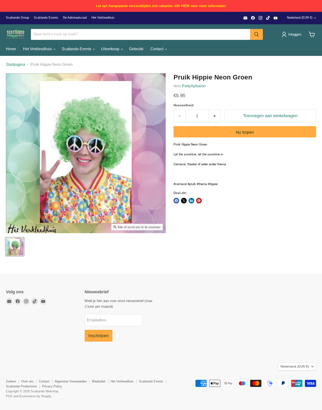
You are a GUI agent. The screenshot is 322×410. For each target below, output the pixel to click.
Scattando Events (46, 17)
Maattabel (98, 381)
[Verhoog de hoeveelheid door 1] (215, 115)
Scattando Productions (21, 386)
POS (9, 396)
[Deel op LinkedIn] (191, 200)
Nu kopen (245, 132)
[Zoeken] (256, 34)
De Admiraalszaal (75, 17)
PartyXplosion (194, 86)
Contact (157, 49)
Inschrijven (98, 335)
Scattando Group (17, 17)
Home (11, 49)
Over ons (27, 381)
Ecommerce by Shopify (35, 396)
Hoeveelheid (183, 105)
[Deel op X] (184, 200)
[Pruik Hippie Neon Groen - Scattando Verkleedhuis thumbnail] (14, 246)
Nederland (299, 17)
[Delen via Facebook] (176, 200)
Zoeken (11, 381)
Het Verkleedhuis (103, 17)
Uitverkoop (110, 49)
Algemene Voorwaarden (71, 381)
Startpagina (15, 64)
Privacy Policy (52, 386)
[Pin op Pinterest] (199, 200)
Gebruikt (136, 49)
